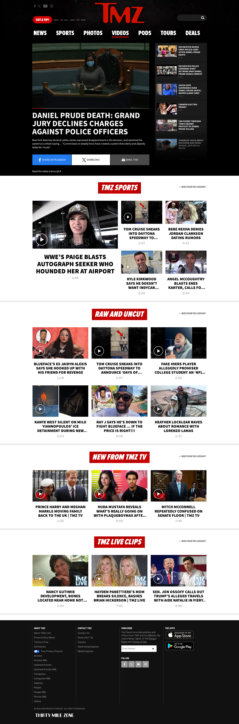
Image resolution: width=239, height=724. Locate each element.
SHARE (93, 159)
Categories (40, 674)
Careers (82, 642)
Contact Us (84, 633)
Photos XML (40, 696)
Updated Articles (43, 665)
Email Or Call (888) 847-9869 (70, 20)
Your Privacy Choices (51, 651)
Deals (193, 33)
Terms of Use (41, 642)
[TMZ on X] (40, 6)
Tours (168, 33)
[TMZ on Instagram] (51, 6)
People (37, 687)
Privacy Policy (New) (44, 637)
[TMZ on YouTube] (138, 664)
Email (131, 159)
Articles (38, 655)
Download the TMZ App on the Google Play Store (179, 646)
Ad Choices (40, 646)
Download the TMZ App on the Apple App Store (179, 635)
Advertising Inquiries (88, 646)
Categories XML (42, 678)
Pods (144, 33)
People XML (40, 692)
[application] (90, 76)
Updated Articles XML (45, 669)
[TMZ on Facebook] (35, 6)
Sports (65, 33)
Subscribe (153, 648)
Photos (93, 33)
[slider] (90, 108)
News (40, 33)
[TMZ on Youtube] (45, 6)
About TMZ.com (42, 633)
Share (54, 159)
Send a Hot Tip (85, 637)
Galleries (38, 683)
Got (42, 20)
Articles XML (40, 660)
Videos (120, 33)
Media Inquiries (85, 651)
